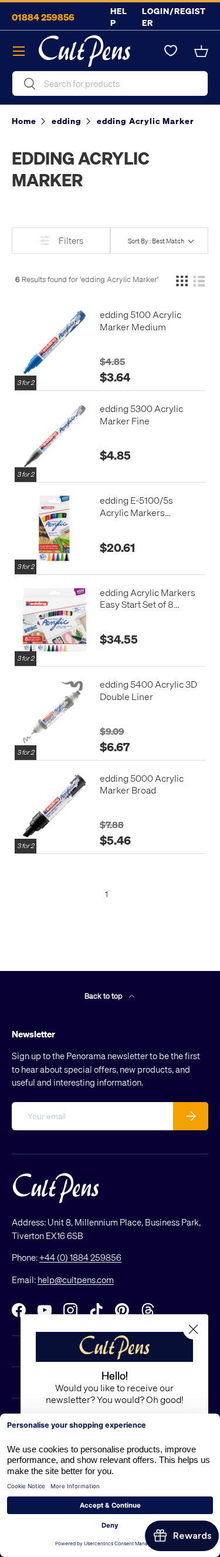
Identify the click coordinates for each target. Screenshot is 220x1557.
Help (118, 17)
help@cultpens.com (76, 1279)
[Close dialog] (193, 1329)
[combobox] (110, 83)
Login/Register (174, 17)
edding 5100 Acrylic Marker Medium (140, 321)
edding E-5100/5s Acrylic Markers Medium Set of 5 (136, 506)
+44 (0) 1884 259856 (80, 1257)
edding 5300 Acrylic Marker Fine (141, 415)
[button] (201, 51)
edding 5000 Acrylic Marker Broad (142, 784)
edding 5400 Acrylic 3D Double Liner (148, 690)
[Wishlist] (171, 51)
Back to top (104, 995)
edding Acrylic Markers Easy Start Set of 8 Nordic (147, 599)
